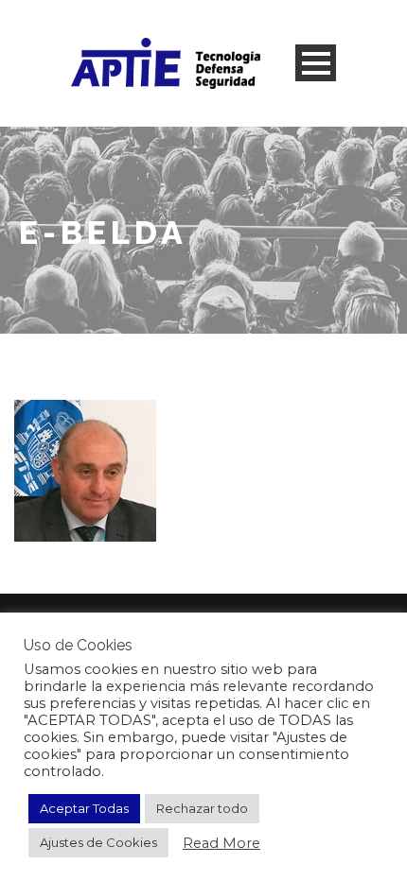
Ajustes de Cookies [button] (98, 842)
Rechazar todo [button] (202, 808)
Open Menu (315, 62)
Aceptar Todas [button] (84, 808)
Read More (221, 843)
